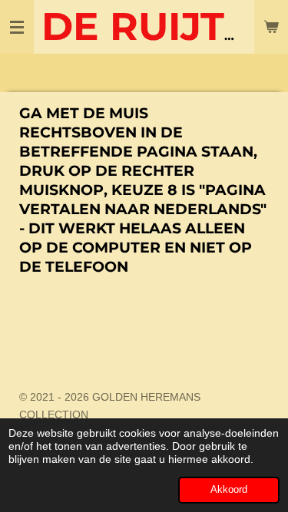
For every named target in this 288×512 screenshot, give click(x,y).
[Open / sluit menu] (17, 27)
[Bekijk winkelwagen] (271, 27)
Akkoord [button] (228, 489)
